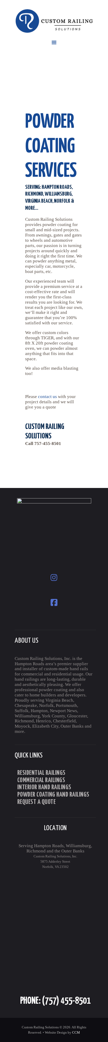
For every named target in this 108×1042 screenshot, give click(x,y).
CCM (76, 1032)
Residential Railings (41, 773)
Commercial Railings (41, 780)
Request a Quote (36, 802)
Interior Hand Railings (44, 787)
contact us (47, 396)
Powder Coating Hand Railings (53, 795)
